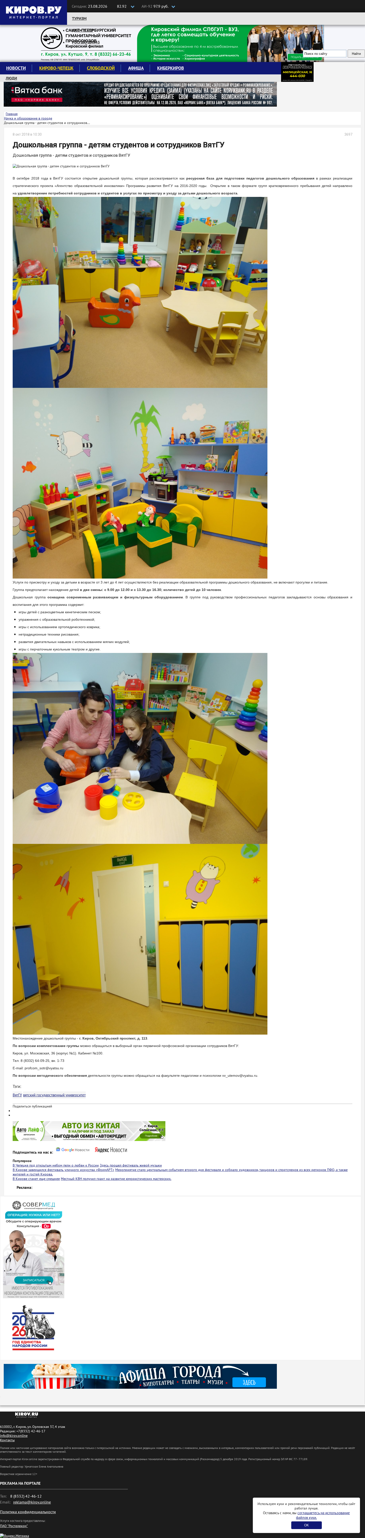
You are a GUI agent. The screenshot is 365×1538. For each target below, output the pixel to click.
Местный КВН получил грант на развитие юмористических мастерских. (116, 1178)
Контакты (7, 1440)
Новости (16, 68)
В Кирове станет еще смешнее (36, 1178)
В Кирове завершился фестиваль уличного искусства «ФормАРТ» (63, 1170)
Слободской (101, 68)
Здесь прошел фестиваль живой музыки (131, 1165)
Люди (11, 78)
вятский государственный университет (54, 1095)
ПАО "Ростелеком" (14, 1526)
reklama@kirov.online (32, 1502)
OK (306, 1525)
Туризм (79, 18)
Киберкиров (170, 68)
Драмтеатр (82, 30)
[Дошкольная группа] (140, 292)
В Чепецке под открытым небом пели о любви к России (56, 1165)
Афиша (136, 68)
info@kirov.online (14, 1435)
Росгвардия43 (86, 42)
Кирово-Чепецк (56, 68)
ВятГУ (17, 1095)
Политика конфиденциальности (28, 1511)
